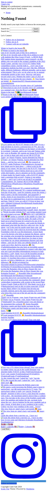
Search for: (5, 29)
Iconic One (5, 489)
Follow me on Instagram (15, 40)
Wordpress (30, 489)
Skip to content (6, 2)
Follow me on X (12, 42)
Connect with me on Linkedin (17, 44)
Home (8, 13)
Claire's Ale (5, 4)
